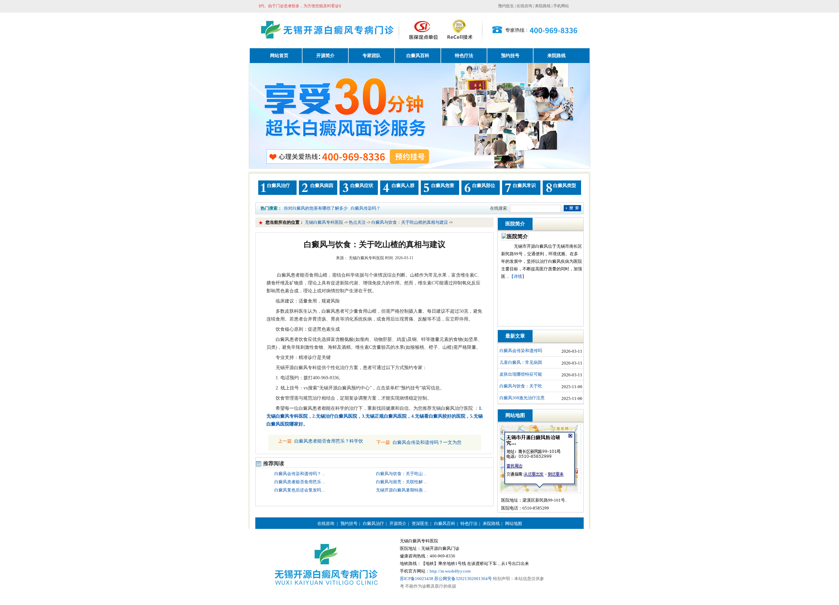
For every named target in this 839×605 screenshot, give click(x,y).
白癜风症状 (361, 185)
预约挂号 (349, 523)
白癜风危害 (442, 185)
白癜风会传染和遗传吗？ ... (299, 473)
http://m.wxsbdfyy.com (450, 571)
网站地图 (513, 523)
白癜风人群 (403, 185)
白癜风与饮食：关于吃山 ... (401, 473)
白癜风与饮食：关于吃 (520, 386)
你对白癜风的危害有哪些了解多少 (316, 208)
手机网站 (561, 6)
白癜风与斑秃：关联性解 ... (401, 481)
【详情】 (517, 276)
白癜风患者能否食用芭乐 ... (299, 481)
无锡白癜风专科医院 (324, 222)
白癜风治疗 (278, 185)
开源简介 (397, 523)
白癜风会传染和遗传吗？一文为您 (426, 442)
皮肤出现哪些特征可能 (520, 374)
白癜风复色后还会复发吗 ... (299, 490)
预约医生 (506, 6)
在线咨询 (524, 6)
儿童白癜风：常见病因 (520, 362)
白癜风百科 (444, 523)
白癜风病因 (321, 185)
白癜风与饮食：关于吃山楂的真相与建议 (410, 222)
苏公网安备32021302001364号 (463, 578)
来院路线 (543, 6)
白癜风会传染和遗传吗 (520, 350)
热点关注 (358, 222)
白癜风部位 (483, 185)
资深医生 (420, 523)
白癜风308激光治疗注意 (522, 397)
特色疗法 (469, 523)
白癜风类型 (564, 185)
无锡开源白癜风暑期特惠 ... (401, 490)
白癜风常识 (524, 185)
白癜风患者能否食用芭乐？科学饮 (328, 441)
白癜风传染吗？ (365, 208)
